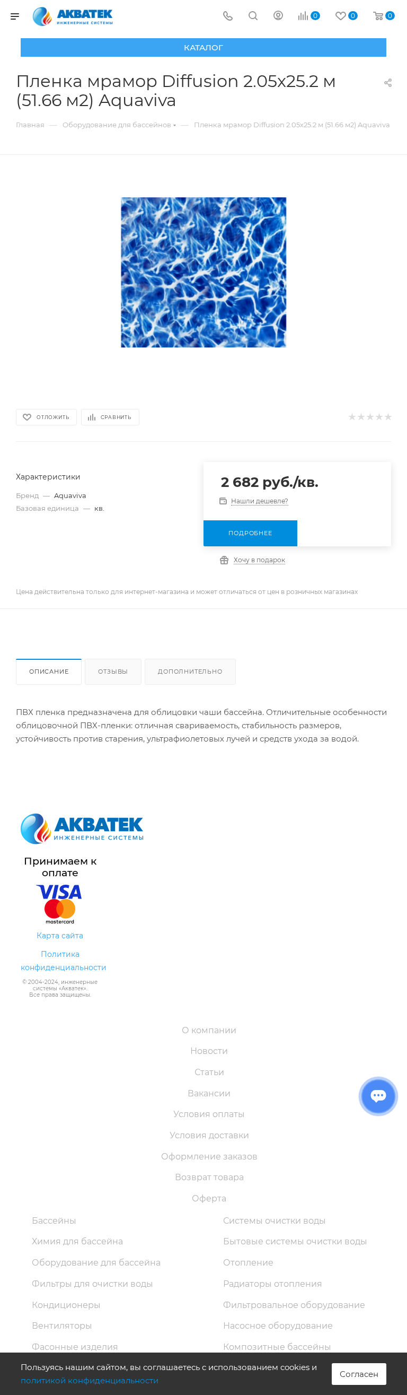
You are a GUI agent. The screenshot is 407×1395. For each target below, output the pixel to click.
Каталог (203, 47)
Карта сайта (60, 935)
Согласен (359, 1374)
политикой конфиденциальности (89, 1380)
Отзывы (113, 671)
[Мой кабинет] (278, 17)
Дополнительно (190, 671)
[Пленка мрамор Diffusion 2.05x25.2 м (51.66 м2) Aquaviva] (204, 272)
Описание (48, 671)
